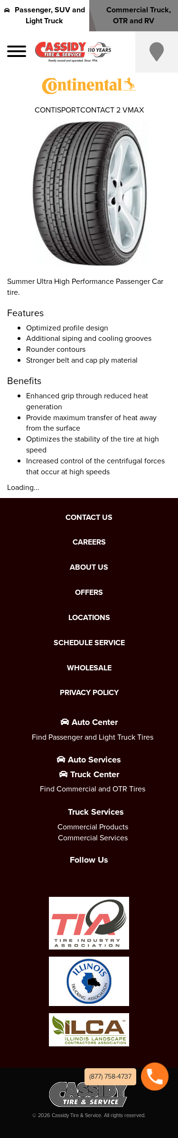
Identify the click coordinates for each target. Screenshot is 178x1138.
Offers (89, 592)
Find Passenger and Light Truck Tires (92, 737)
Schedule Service (89, 643)
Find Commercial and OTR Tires (92, 788)
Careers (89, 542)
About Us (89, 567)
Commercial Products (92, 826)
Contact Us (89, 517)
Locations (89, 617)
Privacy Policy (89, 692)
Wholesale (89, 668)
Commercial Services (93, 837)
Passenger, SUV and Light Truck (50, 15)
